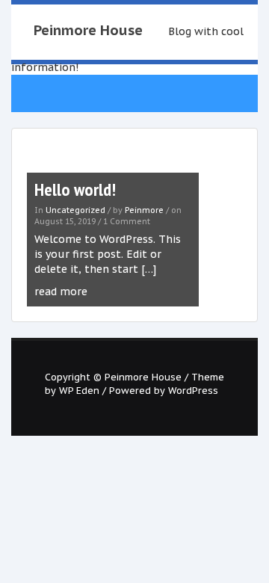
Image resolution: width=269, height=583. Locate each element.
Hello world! (75, 189)
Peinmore (144, 210)
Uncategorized (75, 210)
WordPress (193, 390)
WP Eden (79, 390)
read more (60, 291)
